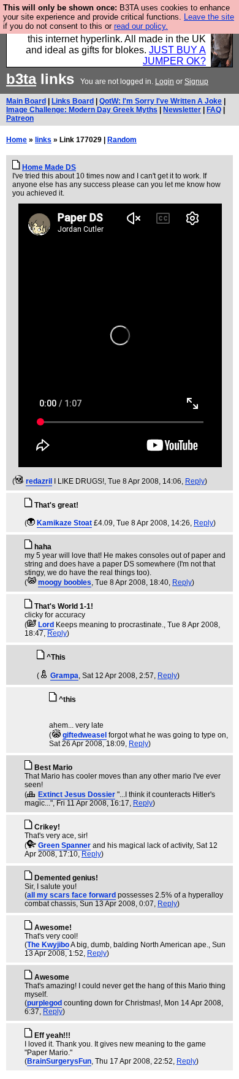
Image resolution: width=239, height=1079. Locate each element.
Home (16, 139)
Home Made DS (49, 167)
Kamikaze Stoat (64, 523)
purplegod (44, 1003)
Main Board (26, 101)
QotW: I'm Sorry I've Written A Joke (160, 101)
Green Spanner (64, 845)
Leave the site (209, 16)
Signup (196, 81)
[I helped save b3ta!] (19, 481)
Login (164, 81)
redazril (39, 481)
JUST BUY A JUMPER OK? (174, 55)
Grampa (64, 675)
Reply (195, 481)
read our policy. (141, 26)
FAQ (214, 109)
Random (122, 139)
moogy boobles (64, 582)
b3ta (21, 79)
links (43, 139)
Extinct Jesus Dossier (76, 794)
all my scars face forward (71, 895)
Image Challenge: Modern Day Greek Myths (81, 109)
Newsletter (182, 109)
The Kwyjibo (48, 944)
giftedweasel (85, 735)
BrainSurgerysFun (59, 1061)
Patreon (20, 118)
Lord (46, 624)
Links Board (72, 101)
